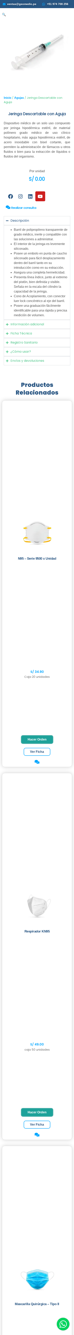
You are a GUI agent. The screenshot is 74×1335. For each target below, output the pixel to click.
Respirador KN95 (37, 931)
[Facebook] (11, 196)
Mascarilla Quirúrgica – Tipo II (37, 1304)
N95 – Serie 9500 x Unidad (37, 558)
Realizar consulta (23, 208)
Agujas (19, 97)
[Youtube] (40, 196)
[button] (4, 14)
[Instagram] (20, 196)
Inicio (7, 97)
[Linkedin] (30, 196)
